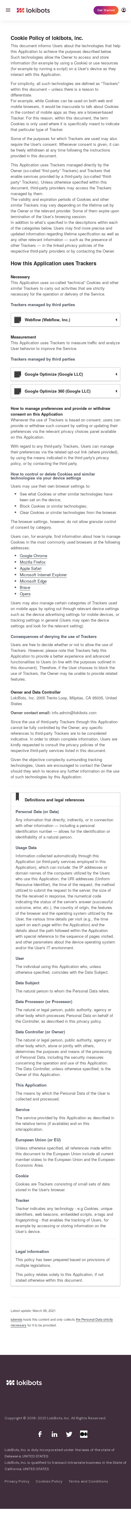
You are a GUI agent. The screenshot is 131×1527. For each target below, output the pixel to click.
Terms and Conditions (88, 1481)
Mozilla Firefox (33, 562)
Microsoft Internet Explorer (43, 574)
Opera (25, 594)
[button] (11, 10)
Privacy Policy (17, 1481)
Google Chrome (33, 555)
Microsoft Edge (33, 581)
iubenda (16, 1319)
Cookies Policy (49, 1481)
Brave (25, 587)
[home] (33, 10)
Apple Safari (30, 568)
